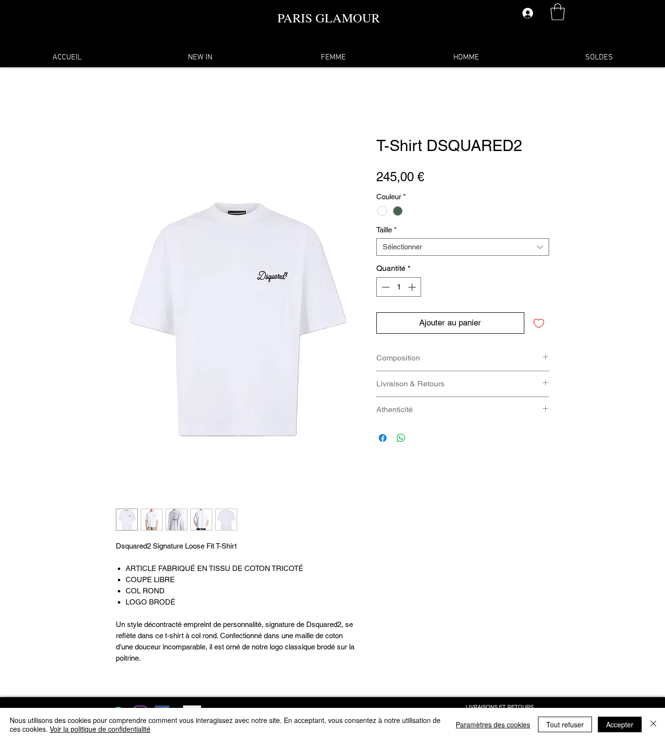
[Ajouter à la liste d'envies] (539, 323)
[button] (558, 11)
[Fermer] (653, 724)
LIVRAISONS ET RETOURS (500, 706)
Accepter (619, 724)
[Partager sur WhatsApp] (401, 438)
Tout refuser (565, 724)
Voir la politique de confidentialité (100, 729)
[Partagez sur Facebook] (382, 438)
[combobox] (462, 247)
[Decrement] (384, 287)
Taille (386, 230)
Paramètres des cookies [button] (493, 724)
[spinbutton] (398, 287)
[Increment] (413, 287)
